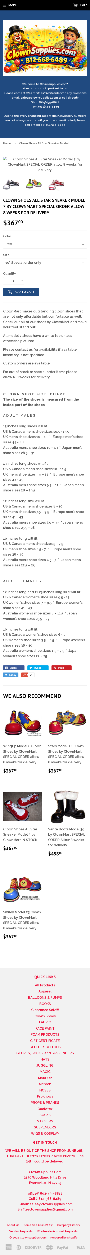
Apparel (45, 991)
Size (6, 255)
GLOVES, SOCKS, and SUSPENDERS (45, 1053)
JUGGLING (45, 1065)
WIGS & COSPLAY (45, 1134)
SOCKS (45, 1115)
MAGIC (45, 1072)
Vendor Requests (21, 1231)
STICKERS (45, 1121)
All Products (45, 985)
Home (7, 143)
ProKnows (45, 1096)
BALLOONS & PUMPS (45, 998)
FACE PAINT (45, 1028)
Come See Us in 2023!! (38, 1225)
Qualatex (45, 1109)
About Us (13, 1225)
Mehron (45, 1084)
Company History (68, 1225)
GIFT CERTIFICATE (45, 1041)
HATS (45, 1059)
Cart (83, 5)
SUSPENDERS (45, 1127)
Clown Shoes (45, 1016)
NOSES (45, 1090)
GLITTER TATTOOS (45, 1047)
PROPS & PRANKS (45, 1103)
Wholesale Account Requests (57, 1231)
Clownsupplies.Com (33, 1237)
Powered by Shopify (63, 1237)
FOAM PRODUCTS (45, 1035)
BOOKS (45, 1004)
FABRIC (45, 1022)
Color (7, 236)
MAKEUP (45, 1078)
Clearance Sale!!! (45, 1010)
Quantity (9, 273)
